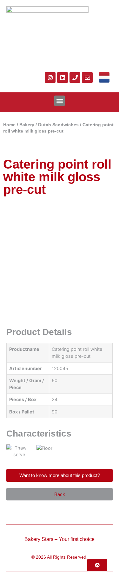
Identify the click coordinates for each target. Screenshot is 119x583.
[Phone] (74, 77)
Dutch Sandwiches (58, 124)
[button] (59, 101)
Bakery (26, 124)
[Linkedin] (62, 77)
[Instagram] (50, 77)
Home (9, 124)
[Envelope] (87, 77)
